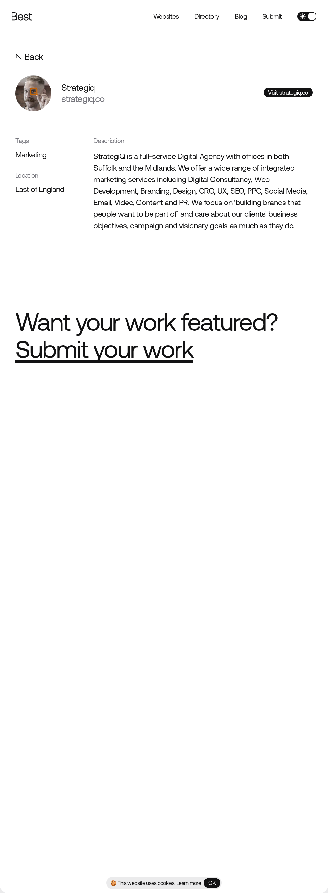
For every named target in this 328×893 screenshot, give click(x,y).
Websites (166, 16)
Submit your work (104, 349)
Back (33, 57)
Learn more (188, 883)
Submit (272, 16)
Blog (241, 16)
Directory (206, 16)
